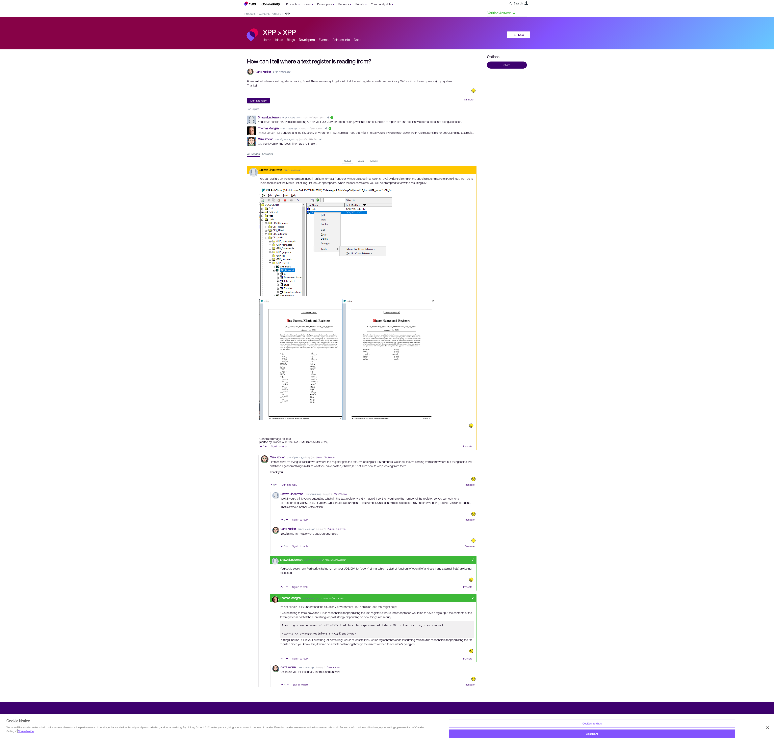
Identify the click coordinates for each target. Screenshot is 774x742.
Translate (468, 99)
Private (360, 4)
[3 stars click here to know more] (473, 479)
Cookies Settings (592, 723)
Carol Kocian (263, 71)
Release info (341, 40)
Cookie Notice (26, 731)
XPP (287, 13)
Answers (267, 154)
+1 (472, 559)
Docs (357, 40)
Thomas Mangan (268, 128)
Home (267, 40)
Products (291, 4)
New (521, 35)
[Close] (767, 727)
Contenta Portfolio (270, 13)
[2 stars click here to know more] (473, 514)
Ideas (307, 4)
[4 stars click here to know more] (471, 426)
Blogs (291, 40)
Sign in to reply (258, 100)
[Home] (262, 3)
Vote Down (266, 446)
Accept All (592, 733)
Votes (361, 161)
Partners (343, 4)
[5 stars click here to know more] (473, 91)
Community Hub (381, 4)
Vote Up (261, 446)
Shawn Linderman (269, 117)
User (526, 3)
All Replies (253, 154)
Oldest (347, 161)
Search (518, 3)
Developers (324, 4)
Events (324, 40)
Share (507, 65)
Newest (374, 161)
